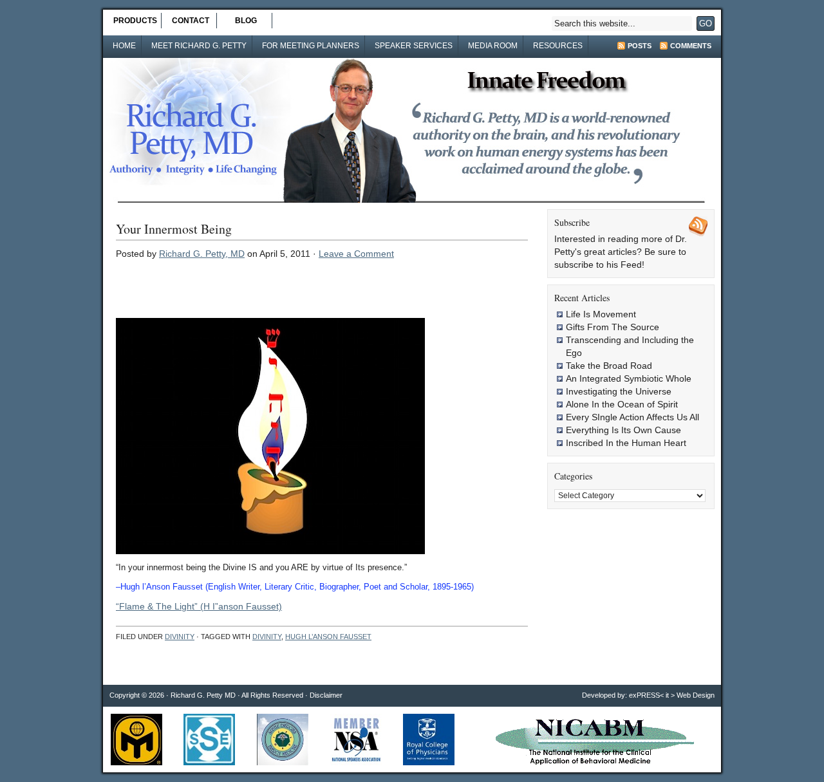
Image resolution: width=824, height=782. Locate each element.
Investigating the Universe (618, 391)
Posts (639, 46)
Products (135, 20)
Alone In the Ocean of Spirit (622, 404)
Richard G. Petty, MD (202, 253)
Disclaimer (326, 695)
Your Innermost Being (174, 228)
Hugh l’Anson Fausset (328, 636)
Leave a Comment (356, 253)
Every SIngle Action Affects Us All (632, 417)
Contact (190, 20)
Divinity (179, 636)
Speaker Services (414, 45)
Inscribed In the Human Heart (626, 443)
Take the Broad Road (609, 365)
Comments (690, 46)
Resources (558, 45)
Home (124, 45)
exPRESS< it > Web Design (672, 695)
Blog (246, 20)
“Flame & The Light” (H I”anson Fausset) (199, 606)
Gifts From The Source (612, 327)
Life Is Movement (601, 314)
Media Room (493, 45)
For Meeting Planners (310, 45)
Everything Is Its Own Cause (623, 430)
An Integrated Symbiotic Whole (628, 378)
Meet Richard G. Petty (199, 45)
